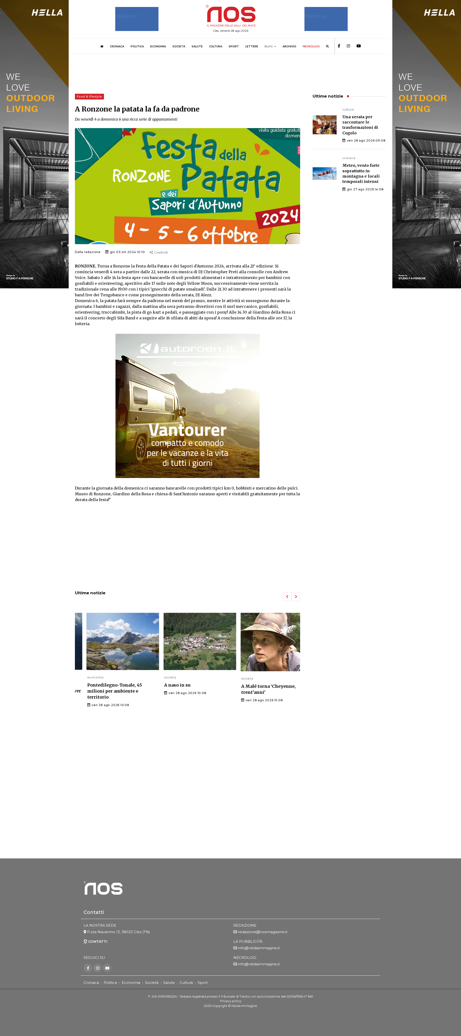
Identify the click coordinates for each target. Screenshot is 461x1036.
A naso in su (165, 685)
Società (151, 982)
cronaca (349, 158)
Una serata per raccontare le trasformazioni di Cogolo (360, 124)
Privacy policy (230, 1001)
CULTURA (215, 46)
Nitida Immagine (244, 1006)
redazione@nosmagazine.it (262, 932)
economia (83, 677)
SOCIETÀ (178, 46)
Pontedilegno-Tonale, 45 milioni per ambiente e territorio (102, 691)
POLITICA (137, 46)
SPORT (234, 46)
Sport (203, 982)
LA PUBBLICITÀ (247, 941)
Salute (169, 982)
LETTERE (251, 46)
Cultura (186, 982)
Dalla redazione (88, 252)
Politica (110, 982)
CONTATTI (97, 941)
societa (158, 677)
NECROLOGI (311, 46)
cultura (348, 109)
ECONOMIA (158, 46)
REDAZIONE (244, 925)
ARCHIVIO (289, 46)
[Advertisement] (187, 547)
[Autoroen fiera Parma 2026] (187, 406)
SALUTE (197, 46)
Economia (131, 982)
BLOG (269, 46)
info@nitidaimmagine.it (259, 948)
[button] (287, 596)
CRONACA (117, 46)
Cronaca (91, 982)
